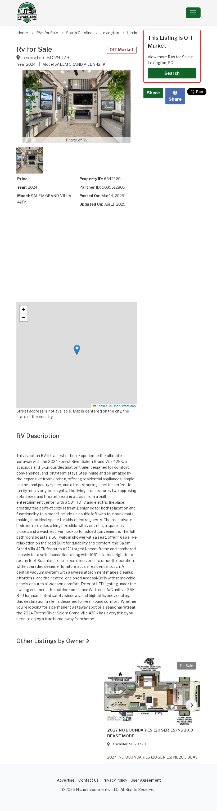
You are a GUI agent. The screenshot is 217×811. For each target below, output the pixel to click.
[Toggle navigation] (193, 12)
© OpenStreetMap (122, 406)
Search (172, 73)
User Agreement (146, 780)
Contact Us (88, 780)
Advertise (66, 780)
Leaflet (101, 406)
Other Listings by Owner (51, 640)
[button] (76, 106)
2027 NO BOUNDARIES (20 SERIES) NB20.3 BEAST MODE (150, 733)
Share (153, 92)
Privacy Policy (114, 780)
